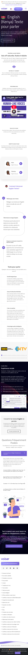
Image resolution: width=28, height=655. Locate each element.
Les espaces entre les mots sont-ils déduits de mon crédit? (13, 490)
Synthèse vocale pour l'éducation (9, 626)
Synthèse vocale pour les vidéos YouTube (11, 622)
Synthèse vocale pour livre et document (10, 634)
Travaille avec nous (6, 585)
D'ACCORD (17, 653)
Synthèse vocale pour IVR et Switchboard (11, 631)
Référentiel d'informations (8, 619)
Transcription (5, 588)
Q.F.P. (3, 607)
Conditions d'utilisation (7, 614)
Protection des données (7, 612)
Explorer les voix (5, 602)
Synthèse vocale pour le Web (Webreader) (11, 597)
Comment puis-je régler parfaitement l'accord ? (12, 453)
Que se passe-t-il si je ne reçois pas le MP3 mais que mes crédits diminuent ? (13, 477)
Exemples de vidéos (6, 605)
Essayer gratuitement (7, 40)
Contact (4, 583)
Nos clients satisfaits (6, 575)
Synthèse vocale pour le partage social (10, 624)
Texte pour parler (6, 590)
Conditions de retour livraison (8, 617)
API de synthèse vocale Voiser (8, 595)
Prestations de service (7, 578)
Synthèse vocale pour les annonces (10, 629)
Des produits (5, 580)
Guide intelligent (5, 592)
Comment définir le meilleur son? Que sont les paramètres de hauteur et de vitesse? (13, 471)
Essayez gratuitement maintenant (14, 546)
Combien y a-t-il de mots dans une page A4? (14, 483)
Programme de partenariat (8, 600)
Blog (3, 609)
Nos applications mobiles (10, 563)
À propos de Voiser (6, 573)
